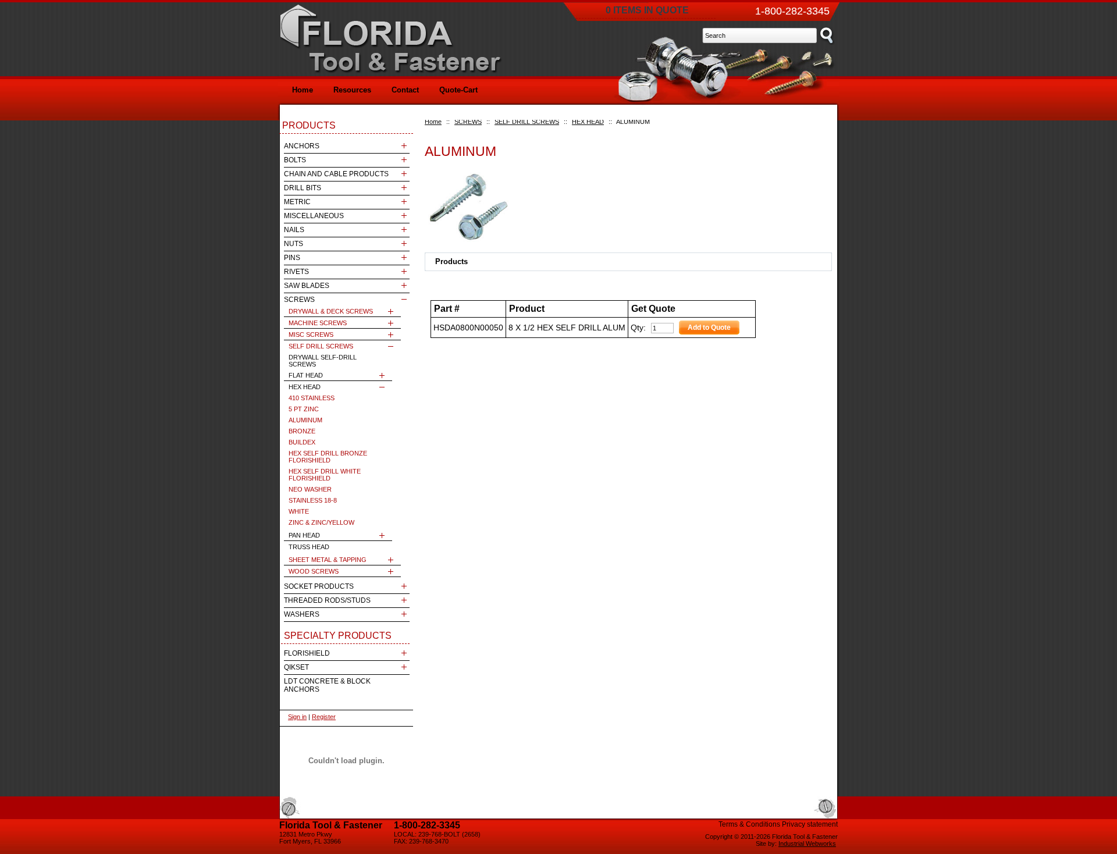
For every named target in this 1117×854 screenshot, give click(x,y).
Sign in (297, 716)
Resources (352, 90)
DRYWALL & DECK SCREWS (331, 311)
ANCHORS (301, 146)
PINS (292, 258)
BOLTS (295, 160)
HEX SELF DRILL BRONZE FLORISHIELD (328, 457)
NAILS (294, 230)
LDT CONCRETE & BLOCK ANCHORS (327, 685)
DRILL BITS (302, 188)
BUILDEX (302, 442)
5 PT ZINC (304, 408)
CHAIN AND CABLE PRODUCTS (336, 174)
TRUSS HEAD (309, 546)
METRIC (297, 202)
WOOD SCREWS (314, 571)
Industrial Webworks (807, 843)
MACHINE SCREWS (318, 322)
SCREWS (468, 121)
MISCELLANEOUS (314, 216)
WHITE (299, 511)
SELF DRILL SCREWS (527, 121)
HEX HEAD (588, 121)
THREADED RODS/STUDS (327, 600)
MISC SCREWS (311, 334)
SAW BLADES (306, 286)
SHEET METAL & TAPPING (328, 559)
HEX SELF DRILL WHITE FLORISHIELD (325, 475)
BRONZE (302, 431)
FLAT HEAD (306, 375)
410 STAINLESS (312, 397)
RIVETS (296, 272)
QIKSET (296, 667)
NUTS (293, 244)
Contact (405, 90)
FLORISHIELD (307, 653)
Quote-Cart (458, 90)
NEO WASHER (310, 489)
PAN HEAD (304, 535)
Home (433, 121)
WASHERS (301, 614)
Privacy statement (810, 824)
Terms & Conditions (749, 824)
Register (324, 716)
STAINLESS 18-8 (313, 500)
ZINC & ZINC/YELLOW (321, 522)
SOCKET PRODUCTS (319, 586)
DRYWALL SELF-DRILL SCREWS (323, 361)
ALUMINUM (305, 420)
